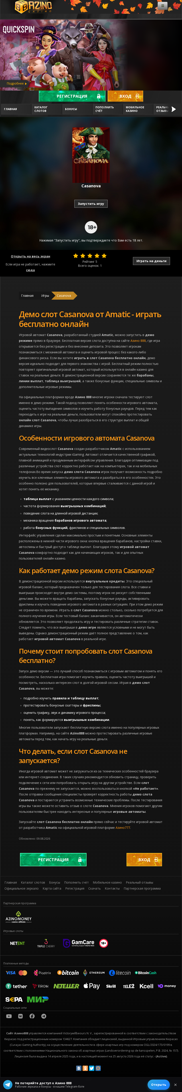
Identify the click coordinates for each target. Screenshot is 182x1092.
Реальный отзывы (139, 882)
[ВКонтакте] (78, 1068)
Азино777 (123, 827)
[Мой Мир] (98, 1068)
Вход (125, 96)
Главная (10, 109)
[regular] (89, 255)
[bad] (75, 255)
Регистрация (72, 96)
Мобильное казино (135, 109)
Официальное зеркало (21, 888)
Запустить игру (91, 204)
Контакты (112, 888)
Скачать (94, 888)
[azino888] (20, 1016)
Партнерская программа (142, 888)
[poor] (82, 255)
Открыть (158, 1084)
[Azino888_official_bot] (43, 1016)
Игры (45, 295)
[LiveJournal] (104, 1068)
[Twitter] (91, 1068)
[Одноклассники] (85, 1068)
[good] (97, 255)
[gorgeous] (104, 255)
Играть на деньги (151, 261)
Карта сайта (52, 888)
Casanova (64, 295)
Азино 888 (138, 340)
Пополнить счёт (104, 109)
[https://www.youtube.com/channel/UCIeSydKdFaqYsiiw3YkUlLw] (8, 1016)
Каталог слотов (40, 109)
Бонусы (71, 109)
